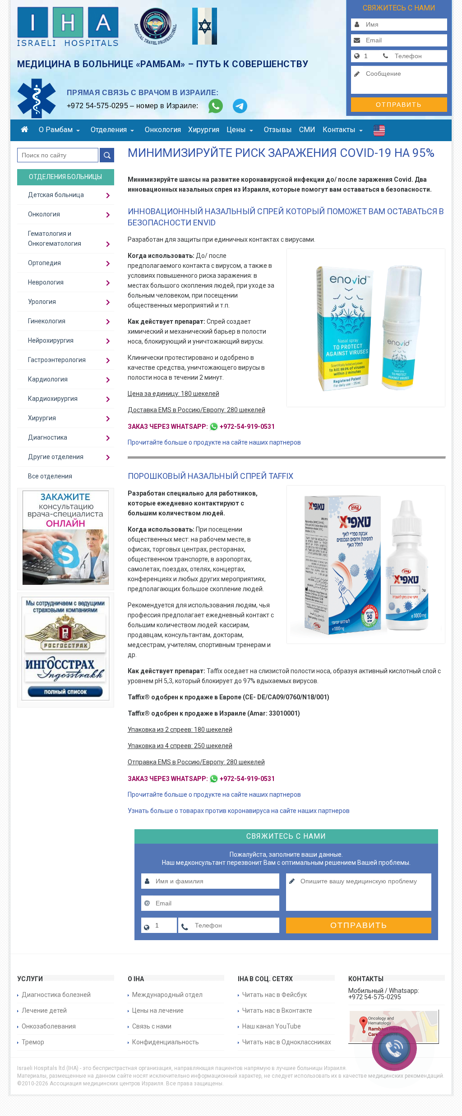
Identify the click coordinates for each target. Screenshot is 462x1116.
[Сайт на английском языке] (379, 132)
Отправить (399, 104)
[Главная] (26, 130)
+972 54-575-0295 (97, 106)
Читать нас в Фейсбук (274, 994)
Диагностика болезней (56, 994)
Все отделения (50, 476)
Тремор (33, 1042)
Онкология (163, 129)
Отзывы (278, 129)
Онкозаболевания (49, 1026)
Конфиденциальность (165, 1042)
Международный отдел (167, 994)
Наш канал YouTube (271, 1026)
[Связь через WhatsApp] (215, 106)
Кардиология (48, 379)
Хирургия (203, 129)
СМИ (307, 129)
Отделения (109, 129)
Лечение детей (44, 1010)
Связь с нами (151, 1026)
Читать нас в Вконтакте (277, 1010)
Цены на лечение (158, 1010)
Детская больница (56, 194)
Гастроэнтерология (57, 359)
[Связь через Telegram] (240, 106)
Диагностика (47, 437)
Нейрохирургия (51, 340)
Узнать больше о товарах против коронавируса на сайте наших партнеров (239, 810)
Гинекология (46, 321)
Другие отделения (55, 456)
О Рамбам (56, 129)
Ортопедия (44, 262)
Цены (236, 129)
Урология (42, 301)
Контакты (339, 129)
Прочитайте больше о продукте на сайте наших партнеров (214, 442)
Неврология (46, 282)
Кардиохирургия (53, 398)
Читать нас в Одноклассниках (286, 1042)
